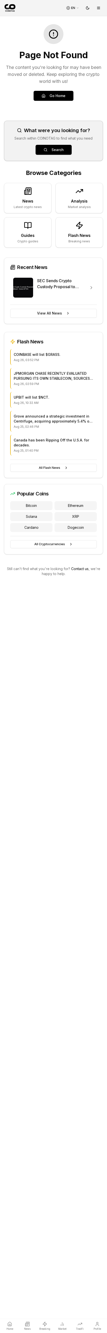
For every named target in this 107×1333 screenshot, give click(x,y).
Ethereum (75, 505)
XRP (75, 516)
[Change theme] (87, 7)
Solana (31, 516)
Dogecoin (76, 527)
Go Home (57, 96)
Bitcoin (31, 505)
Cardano (31, 527)
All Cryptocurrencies (49, 544)
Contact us (80, 569)
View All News (49, 313)
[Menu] (98, 7)
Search (58, 150)
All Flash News (49, 468)
